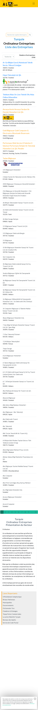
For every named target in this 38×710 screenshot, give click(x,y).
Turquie (19, 39)
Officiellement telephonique (12, 597)
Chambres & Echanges (10, 611)
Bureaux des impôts (9, 620)
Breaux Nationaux (9, 599)
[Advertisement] (19, 20)
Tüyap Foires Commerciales (12, 614)
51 (36, 512)
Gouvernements (8, 605)
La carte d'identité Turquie (11, 617)
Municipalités (7, 602)
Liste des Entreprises (19, 47)
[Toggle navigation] (33, 3)
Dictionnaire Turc (9, 608)
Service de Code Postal (10, 623)
